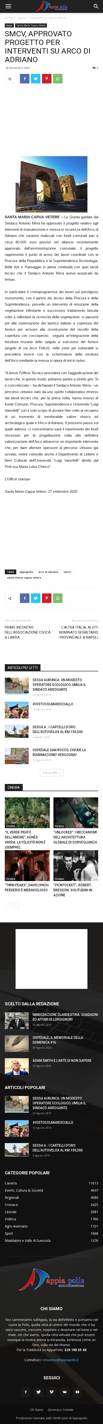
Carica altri (50, 773)
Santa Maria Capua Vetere (47, 18)
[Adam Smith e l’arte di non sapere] (17, 1066)
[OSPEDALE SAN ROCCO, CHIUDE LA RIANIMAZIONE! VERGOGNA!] (17, 756)
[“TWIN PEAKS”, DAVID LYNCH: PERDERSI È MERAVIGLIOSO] (27, 865)
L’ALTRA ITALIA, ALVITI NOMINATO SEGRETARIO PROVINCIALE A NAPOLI (78, 632)
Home (9, 18)
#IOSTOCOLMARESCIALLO (53, 704)
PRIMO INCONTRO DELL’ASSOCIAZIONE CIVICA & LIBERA (28, 632)
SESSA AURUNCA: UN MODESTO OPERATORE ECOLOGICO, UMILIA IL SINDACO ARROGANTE (59, 684)
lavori (67, 572)
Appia (22, 18)
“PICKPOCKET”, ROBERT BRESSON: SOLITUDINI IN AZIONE (72, 890)
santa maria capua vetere (24, 577)
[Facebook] (25, 1392)
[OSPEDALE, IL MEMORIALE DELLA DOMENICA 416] (17, 1043)
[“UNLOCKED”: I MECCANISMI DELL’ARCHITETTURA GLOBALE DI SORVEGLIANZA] (75, 812)
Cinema (10, 826)
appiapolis (26, 572)
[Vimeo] (51, 1392)
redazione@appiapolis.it (60, 1360)
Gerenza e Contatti (60, 1410)
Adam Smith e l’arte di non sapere (62, 1061)
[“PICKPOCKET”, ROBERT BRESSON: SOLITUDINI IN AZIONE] (75, 865)
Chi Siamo (36, 1410)
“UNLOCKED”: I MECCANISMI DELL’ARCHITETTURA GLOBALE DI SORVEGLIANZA (75, 837)
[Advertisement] (51, 120)
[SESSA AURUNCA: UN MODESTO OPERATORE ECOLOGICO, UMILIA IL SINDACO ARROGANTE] (17, 686)
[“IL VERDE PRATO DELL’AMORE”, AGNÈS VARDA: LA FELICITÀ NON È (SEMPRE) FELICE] (27, 812)
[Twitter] (38, 1392)
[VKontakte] (64, 1392)
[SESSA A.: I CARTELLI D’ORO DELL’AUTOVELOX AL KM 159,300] (17, 731)
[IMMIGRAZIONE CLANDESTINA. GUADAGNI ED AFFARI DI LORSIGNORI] (17, 1020)
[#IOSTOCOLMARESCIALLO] (17, 710)
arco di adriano (48, 572)
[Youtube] (77, 1392)
